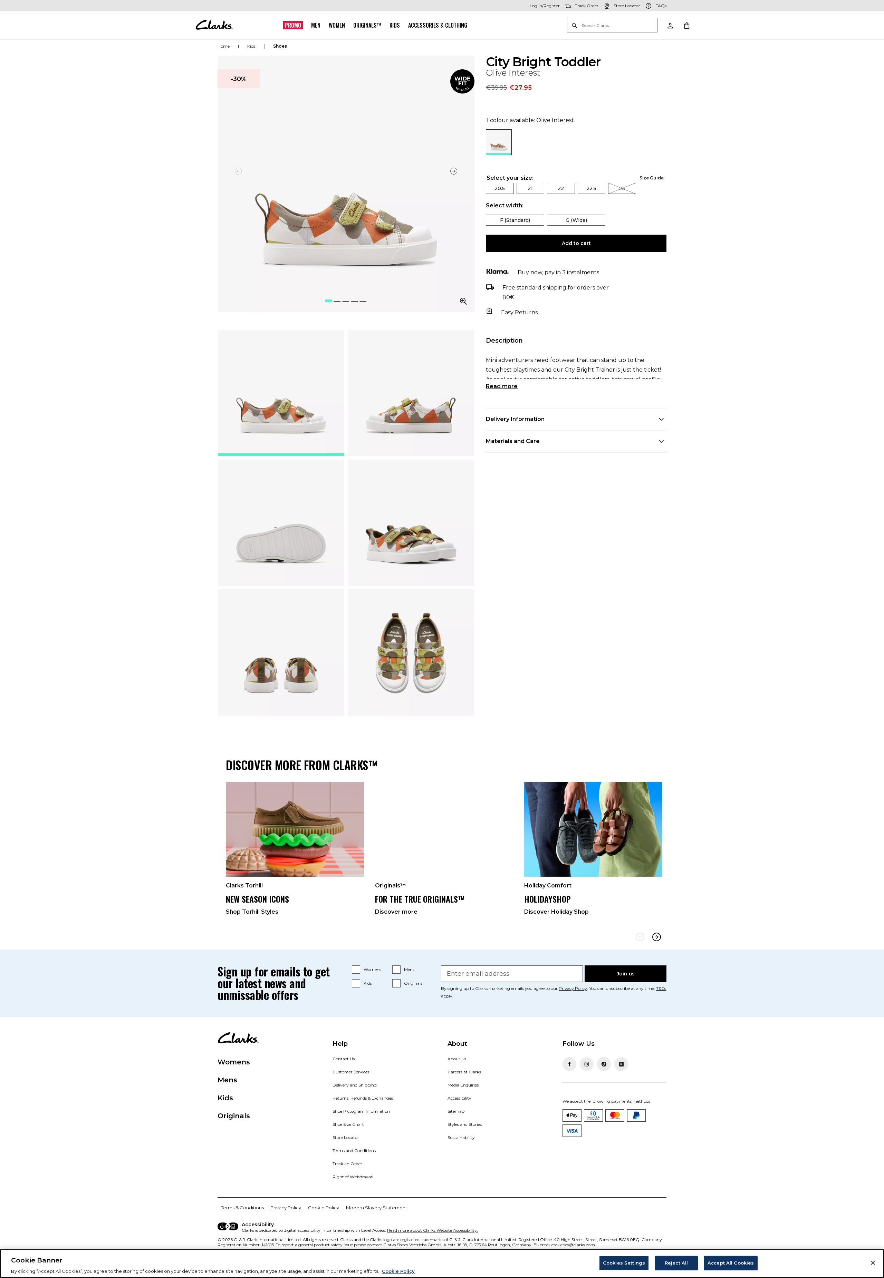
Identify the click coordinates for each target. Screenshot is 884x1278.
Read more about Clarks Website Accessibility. (432, 1230)
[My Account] (670, 25)
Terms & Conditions (242, 1207)
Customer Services (351, 1071)
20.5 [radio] (499, 188)
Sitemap (456, 1111)
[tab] (281, 393)
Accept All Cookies (731, 1262)
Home (224, 46)
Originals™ (367, 25)
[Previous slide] (640, 937)
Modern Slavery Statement (376, 1207)
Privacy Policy (573, 988)
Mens (409, 969)
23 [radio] (622, 188)
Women (337, 25)
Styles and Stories (465, 1124)
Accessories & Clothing (437, 25)
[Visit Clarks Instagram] (587, 1064)
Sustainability (461, 1137)
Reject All (676, 1262)
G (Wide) (576, 220)
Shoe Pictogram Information (361, 1111)
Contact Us (344, 1058)
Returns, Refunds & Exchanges (363, 1098)
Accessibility (459, 1098)
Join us (626, 974)
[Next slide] (453, 171)
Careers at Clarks (464, 1071)
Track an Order (347, 1163)
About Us (457, 1058)
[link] (462, 81)
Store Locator (346, 1137)
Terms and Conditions (354, 1150)
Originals (413, 983)
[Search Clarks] (612, 25)
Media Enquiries (463, 1085)
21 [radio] (530, 188)
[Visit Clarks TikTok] (604, 1064)
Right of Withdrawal (353, 1176)
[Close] (873, 1262)
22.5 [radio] (591, 188)
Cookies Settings (624, 1262)
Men (315, 25)
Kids (395, 25)
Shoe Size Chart (348, 1124)
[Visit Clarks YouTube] (621, 1064)
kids (251, 46)
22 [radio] (561, 188)
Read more (502, 386)
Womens (372, 969)
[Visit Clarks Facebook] (569, 1064)
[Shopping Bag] (686, 25)
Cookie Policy (323, 1207)
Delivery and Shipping (355, 1085)
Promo (293, 25)
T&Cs (661, 988)
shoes (280, 46)
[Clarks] (214, 25)
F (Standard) (515, 220)
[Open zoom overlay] (463, 301)
